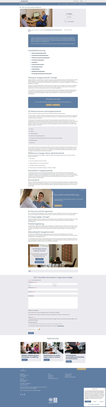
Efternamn (54, 285)
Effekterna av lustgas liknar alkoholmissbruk (41, 57)
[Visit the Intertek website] (53, 403)
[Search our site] (85, 1)
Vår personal (50, 375)
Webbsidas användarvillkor (70, 377)
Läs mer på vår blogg (71, 21)
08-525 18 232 (40, 262)
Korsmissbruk (34, 62)
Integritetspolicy (68, 375)
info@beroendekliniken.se (26, 383)
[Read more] (30, 348)
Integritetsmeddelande (96, 404)
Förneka (94, 401)
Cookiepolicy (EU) (68, 374)
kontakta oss (56, 104)
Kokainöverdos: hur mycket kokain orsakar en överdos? (52, 356)
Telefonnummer (32, 287)
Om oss (59, 4)
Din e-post (31, 291)
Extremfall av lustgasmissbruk (38, 59)
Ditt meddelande (31, 295)
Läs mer (24, 359)
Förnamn (29, 285)
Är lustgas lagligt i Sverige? (37, 66)
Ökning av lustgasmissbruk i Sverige (39, 53)
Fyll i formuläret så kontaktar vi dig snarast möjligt (42, 73)
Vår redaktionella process (53, 378)
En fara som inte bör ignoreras (38, 64)
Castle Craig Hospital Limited (25, 387)
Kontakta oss (76, 1)
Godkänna (87, 401)
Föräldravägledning (36, 69)
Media (81, 1)
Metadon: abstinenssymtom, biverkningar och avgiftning (30, 356)
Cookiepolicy (91, 404)
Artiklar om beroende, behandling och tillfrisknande (31, 7)
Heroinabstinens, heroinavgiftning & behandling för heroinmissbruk (75, 357)
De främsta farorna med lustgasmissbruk (40, 55)
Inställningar (101, 401)
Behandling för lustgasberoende (38, 71)
